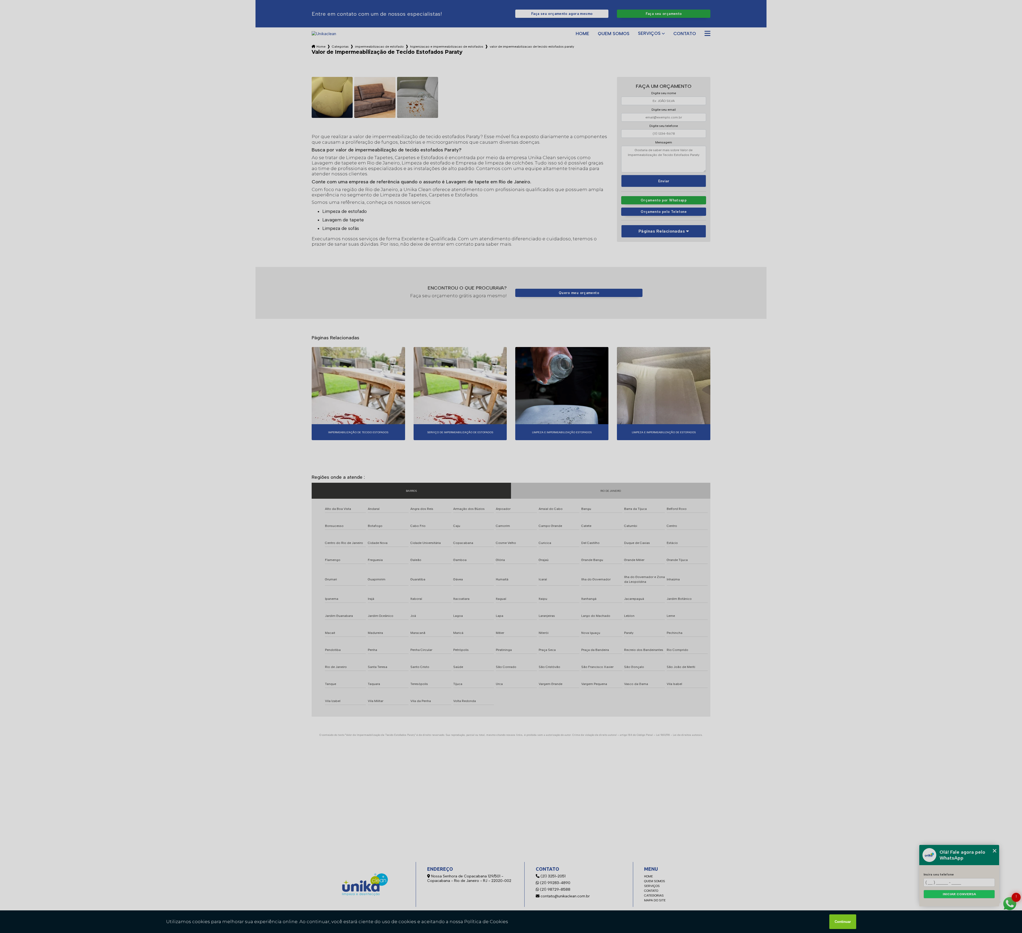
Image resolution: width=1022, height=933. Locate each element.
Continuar (843, 922)
